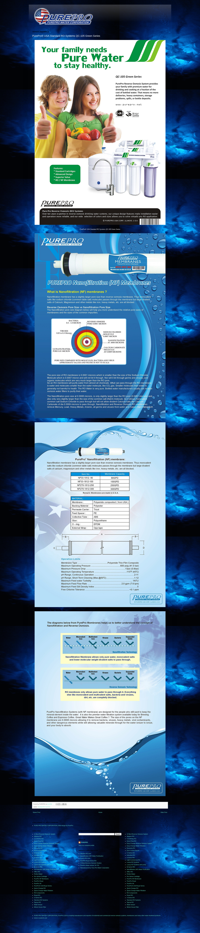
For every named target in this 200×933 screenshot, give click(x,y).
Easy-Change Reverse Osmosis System (46, 843)
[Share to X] (61, 804)
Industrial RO (38, 855)
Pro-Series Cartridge (40, 876)
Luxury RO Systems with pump (43, 865)
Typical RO (37, 902)
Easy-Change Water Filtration (43, 846)
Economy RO (38, 848)
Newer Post (36, 812)
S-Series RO (38, 897)
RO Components (39, 893)
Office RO (37, 872)
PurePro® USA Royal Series (43, 886)
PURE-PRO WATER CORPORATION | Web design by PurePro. (53, 825)
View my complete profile (86, 845)
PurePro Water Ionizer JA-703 (89, 865)
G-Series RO (38, 853)
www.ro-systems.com (40, 918)
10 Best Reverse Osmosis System (44, 834)
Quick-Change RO (40, 888)
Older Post (164, 812)
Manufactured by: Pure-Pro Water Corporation (94, 868)
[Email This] (57, 804)
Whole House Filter (40, 907)
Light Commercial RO (41, 860)
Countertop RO (39, 839)
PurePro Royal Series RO (88, 861)
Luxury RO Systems (40, 862)
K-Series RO (38, 857)
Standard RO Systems (44, 807)
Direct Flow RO (39, 841)
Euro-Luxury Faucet (40, 850)
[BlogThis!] (59, 804)
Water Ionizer (38, 905)
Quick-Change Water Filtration (43, 890)
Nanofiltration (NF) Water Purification (45, 869)
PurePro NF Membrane (41, 879)
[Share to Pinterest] (65, 804)
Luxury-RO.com (85, 858)
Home (100, 812)
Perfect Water (38, 874)
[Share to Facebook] (63, 804)
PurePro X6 (37, 883)
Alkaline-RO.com (85, 853)
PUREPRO (84, 842)
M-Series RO (38, 867)
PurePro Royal (38, 881)
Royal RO (37, 895)
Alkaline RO (38, 836)
